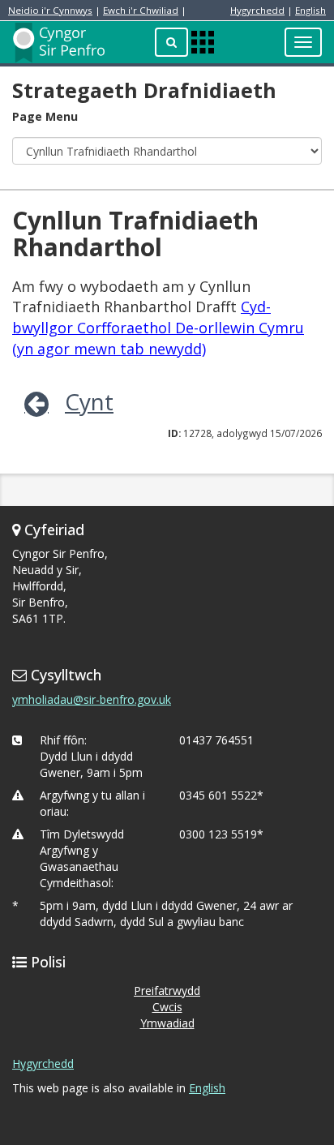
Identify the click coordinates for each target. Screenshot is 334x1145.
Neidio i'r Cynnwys (50, 10)
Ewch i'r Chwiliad (140, 10)
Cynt (89, 401)
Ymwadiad (167, 1023)
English (310, 10)
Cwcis (167, 1006)
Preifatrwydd (167, 990)
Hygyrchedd (257, 10)
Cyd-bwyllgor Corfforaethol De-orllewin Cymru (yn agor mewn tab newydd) (158, 327)
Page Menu (45, 116)
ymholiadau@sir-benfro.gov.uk (91, 699)
